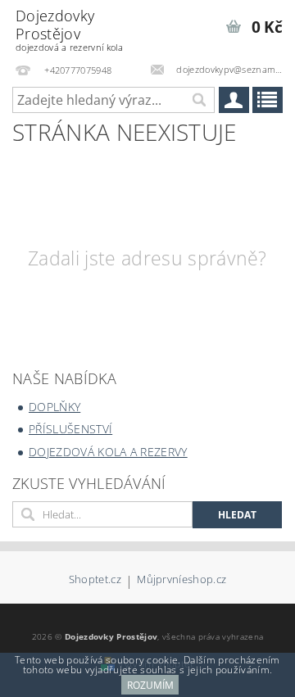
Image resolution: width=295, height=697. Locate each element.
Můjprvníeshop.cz (181, 580)
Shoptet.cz (95, 580)
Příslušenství (70, 429)
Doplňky (54, 406)
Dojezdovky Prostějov (69, 29)
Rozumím (150, 685)
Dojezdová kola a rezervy (108, 451)
